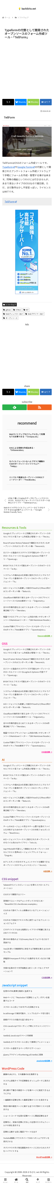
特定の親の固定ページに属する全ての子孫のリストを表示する (26, 1108)
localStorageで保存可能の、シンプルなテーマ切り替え (26, 1013)
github (8, 310)
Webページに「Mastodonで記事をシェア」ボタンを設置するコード (26, 999)
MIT (27, 310)
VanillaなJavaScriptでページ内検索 (18, 1035)
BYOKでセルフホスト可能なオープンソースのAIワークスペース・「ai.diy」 (27, 567)
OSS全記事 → (46, 752)
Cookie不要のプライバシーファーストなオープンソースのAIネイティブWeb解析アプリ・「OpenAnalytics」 (26, 628)
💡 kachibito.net (27, 8)
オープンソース (11, 318)
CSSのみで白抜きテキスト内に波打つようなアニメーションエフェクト (26, 922)
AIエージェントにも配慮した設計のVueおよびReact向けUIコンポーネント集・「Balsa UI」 (27, 590)
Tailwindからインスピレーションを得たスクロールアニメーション (26, 886)
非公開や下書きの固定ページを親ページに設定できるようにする (26, 1092)
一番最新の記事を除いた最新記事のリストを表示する (25, 1099)
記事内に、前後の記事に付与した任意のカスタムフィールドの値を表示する (26, 1124)
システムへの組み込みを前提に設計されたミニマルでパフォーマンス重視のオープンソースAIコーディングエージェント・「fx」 (26, 578)
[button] (48, 684)
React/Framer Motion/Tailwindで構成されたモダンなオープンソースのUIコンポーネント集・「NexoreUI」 (26, 544)
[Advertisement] (27, 68)
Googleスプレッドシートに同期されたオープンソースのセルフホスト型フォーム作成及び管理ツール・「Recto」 (27, 535)
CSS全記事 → (47, 977)
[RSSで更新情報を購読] (39, 407)
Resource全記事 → (45, 636)
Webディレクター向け (14, 314)
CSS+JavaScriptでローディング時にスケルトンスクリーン (27, 1028)
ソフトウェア (11, 304)
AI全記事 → (47, 871)
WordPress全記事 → (44, 1157)
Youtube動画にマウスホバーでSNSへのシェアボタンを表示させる (26, 1140)
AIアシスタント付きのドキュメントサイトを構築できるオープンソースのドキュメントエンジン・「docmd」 (26, 863)
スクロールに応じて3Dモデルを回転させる (21, 1007)
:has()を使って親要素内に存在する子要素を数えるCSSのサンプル (27, 950)
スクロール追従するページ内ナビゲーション (22, 1048)
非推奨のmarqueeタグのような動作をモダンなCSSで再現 (26, 960)
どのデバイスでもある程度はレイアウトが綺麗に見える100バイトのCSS (26, 931)
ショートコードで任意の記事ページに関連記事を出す (25, 1115)
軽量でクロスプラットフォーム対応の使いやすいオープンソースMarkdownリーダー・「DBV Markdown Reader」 (27, 618)
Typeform (7, 167)
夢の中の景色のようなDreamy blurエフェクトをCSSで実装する (26, 941)
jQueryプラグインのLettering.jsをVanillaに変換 (23, 1054)
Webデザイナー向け (35, 314)
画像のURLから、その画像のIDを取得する (20, 1074)
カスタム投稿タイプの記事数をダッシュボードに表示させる (26, 1082)
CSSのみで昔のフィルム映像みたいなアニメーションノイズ (26, 912)
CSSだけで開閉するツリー (14, 894)
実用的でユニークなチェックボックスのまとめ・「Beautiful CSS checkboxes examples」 (23, 902)
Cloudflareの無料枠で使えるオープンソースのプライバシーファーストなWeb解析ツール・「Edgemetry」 (26, 599)
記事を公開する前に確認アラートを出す (20, 1131)
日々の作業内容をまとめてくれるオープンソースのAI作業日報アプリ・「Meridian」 (26, 609)
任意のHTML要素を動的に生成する (17, 991)
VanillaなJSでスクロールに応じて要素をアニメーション (26, 1042)
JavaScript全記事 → (44, 1060)
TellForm (10, 201)
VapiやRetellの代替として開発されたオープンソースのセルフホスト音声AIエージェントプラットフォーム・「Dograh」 (26, 852)
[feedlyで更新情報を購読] (14, 407)
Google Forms (25, 167)
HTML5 (18, 310)
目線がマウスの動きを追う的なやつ (18, 1019)
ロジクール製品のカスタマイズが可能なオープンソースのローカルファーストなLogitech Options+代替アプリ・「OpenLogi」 (26, 555)
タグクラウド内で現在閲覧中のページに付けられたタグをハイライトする (26, 1149)
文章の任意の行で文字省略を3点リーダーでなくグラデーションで (26, 970)
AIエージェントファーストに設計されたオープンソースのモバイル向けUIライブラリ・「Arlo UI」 (26, 841)
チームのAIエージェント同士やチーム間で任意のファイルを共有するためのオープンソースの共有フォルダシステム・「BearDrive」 (26, 829)
